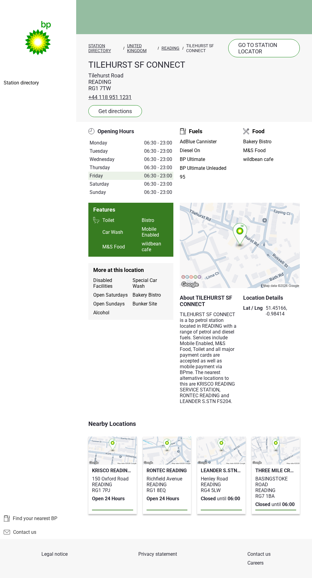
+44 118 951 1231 (110, 97)
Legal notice (54, 554)
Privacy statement (157, 554)
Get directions (115, 111)
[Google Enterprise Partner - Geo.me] (191, 277)
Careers (255, 563)
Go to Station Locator (257, 48)
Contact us (24, 532)
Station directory (21, 83)
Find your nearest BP (35, 518)
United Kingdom (137, 48)
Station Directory (99, 48)
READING (170, 48)
